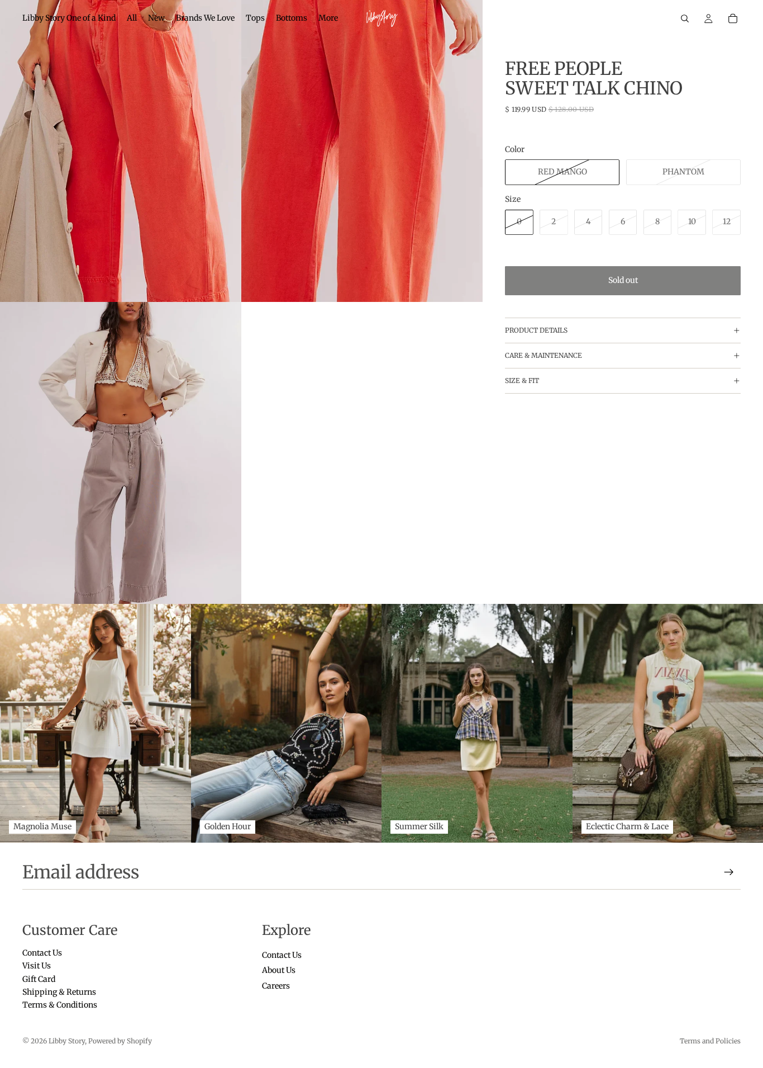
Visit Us (36, 966)
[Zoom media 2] (362, 151)
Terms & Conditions (59, 1005)
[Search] (685, 18)
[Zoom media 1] (120, 151)
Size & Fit (522, 380)
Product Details (536, 330)
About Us (278, 970)
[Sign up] (729, 872)
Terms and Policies (710, 1041)
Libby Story (67, 1041)
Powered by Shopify (120, 1041)
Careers (276, 985)
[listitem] (328, 18)
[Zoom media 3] (120, 453)
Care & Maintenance (543, 355)
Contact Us (42, 953)
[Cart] (733, 18)
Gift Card (38, 979)
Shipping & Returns (59, 992)
